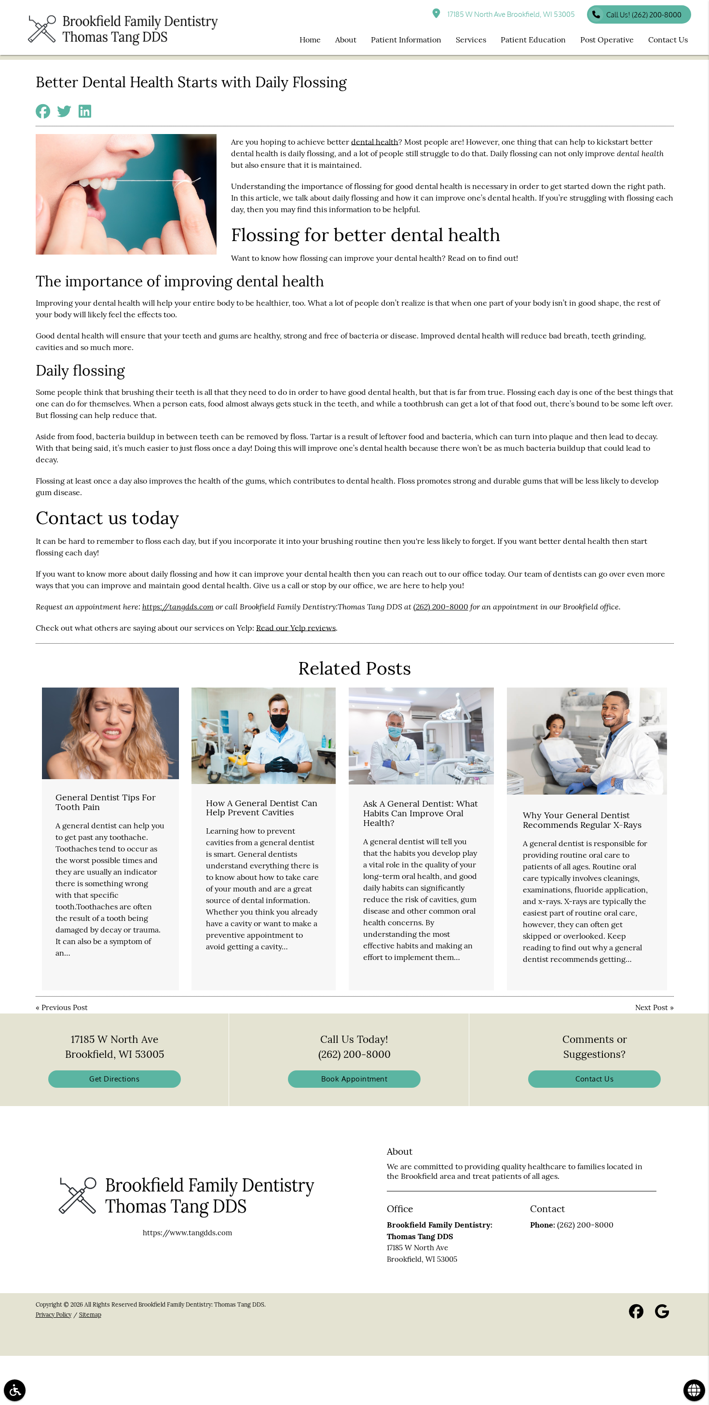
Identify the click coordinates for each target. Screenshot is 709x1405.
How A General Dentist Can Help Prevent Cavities (261, 807)
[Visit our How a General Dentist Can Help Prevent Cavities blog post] (263, 736)
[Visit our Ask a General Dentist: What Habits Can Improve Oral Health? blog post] (421, 736)
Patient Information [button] (406, 39)
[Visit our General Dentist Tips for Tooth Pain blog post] (110, 733)
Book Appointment (354, 1078)
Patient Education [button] (533, 39)
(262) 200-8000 (440, 606)
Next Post (651, 1007)
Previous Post (64, 1007)
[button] (15, 1390)
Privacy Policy (53, 1314)
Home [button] (310, 39)
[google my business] (662, 1313)
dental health (374, 142)
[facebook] (636, 1313)
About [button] (345, 39)
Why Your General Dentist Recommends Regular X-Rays (582, 820)
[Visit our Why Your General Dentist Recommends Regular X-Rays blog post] (587, 741)
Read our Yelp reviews (296, 628)
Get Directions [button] (114, 1078)
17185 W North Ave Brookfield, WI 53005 (510, 14)
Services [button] (471, 39)
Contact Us (594, 1078)
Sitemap (90, 1314)
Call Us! (644, 14)
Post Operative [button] (607, 39)
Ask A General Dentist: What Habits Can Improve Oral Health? (420, 813)
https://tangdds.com (178, 606)
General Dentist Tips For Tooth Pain (105, 802)
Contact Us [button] (668, 39)
